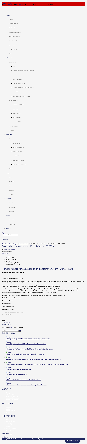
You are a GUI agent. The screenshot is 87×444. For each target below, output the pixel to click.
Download (5, 253)
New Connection (16, 113)
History (11, 19)
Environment (12, 45)
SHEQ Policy (15, 49)
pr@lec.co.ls (29, 5)
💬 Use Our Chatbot (73, 441)
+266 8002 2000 (20, 5)
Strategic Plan (12, 207)
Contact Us (8, 228)
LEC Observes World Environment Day (18, 370)
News (10, 177)
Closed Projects (12, 224)
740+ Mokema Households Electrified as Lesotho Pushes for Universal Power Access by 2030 (37, 364)
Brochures (11, 190)
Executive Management (15, 32)
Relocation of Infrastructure (19, 122)
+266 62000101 (8, 5)
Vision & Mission (10, 394)
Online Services (12, 62)
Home (7, 11)
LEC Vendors (12, 130)
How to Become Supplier (18, 160)
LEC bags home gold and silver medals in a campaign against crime (28, 339)
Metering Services (17, 117)
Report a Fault (16, 92)
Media (7, 173)
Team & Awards (10, 410)
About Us (8, 15)
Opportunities (9, 134)
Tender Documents (17, 151)
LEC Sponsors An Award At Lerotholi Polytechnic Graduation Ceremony (29, 349)
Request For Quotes (17, 143)
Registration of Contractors (19, 164)
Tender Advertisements (18, 147)
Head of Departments (14, 36)
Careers (11, 169)
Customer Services (10, 58)
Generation (15, 109)
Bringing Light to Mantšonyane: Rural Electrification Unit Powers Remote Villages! (33, 359)
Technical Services (13, 100)
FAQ (10, 53)
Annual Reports (12, 203)
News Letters (12, 181)
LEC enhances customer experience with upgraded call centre (26, 385)
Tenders (8, 409)
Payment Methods (13, 126)
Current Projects (13, 220)
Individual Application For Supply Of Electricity (23, 70)
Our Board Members (14, 28)
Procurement (12, 139)
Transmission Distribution (18, 104)
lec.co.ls (6, 249)
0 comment (12, 249)
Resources (8, 198)
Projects (8, 215)
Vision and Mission (13, 23)
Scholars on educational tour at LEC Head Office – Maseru (25, 354)
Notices (11, 186)
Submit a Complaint (17, 79)
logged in (11, 327)
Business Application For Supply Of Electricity (23, 87)
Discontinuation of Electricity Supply (21, 96)
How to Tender (16, 156)
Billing (14, 66)
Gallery (11, 194)
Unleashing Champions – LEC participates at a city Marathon (26, 344)
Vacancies (8, 407)
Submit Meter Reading (18, 75)
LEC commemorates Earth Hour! (16, 375)
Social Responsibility (14, 40)
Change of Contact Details (19, 83)
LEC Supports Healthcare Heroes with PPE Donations (23, 380)
